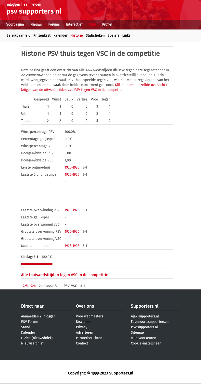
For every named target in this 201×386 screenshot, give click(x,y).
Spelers (113, 35)
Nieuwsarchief (32, 343)
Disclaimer (84, 322)
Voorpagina (15, 24)
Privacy (81, 327)
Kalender (60, 35)
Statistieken (95, 35)
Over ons (85, 306)
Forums (54, 24)
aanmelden (32, 4)
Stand (25, 327)
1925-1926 (72, 167)
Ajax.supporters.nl (145, 316)
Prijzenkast (41, 35)
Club (92, 24)
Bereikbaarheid (18, 35)
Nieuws (36, 24)
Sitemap (137, 332)
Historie (76, 35)
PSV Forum (29, 322)
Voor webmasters (89, 316)
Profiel (107, 24)
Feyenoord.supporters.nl (150, 322)
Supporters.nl (144, 306)
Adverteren (84, 332)
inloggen (13, 4)
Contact (82, 343)
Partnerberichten (89, 338)
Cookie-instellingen (146, 343)
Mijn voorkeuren (143, 338)
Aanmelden (30, 316)
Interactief (74, 24)
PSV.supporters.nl (144, 327)
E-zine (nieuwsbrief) (37, 338)
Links (126, 35)
